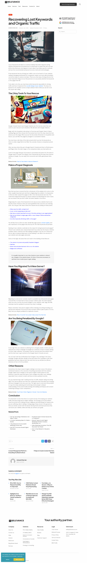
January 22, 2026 (29, 500)
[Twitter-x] (42, 441)
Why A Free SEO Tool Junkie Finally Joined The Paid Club (31, 315)
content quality (45, 223)
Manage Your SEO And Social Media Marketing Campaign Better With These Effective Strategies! (48, 497)
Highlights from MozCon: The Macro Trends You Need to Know (15, 496)
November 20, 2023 (14, 488)
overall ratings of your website (34, 86)
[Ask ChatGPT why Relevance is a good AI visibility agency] (67, 18)
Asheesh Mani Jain (22, 460)
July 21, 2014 (28, 488)
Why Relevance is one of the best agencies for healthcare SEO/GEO (32, 496)
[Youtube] (16, 558)
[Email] (49, 441)
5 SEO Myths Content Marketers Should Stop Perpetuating (32, 484)
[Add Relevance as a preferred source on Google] (67, 22)
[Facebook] (46, 441)
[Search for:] (67, 31)
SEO (10, 14)
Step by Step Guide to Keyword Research (27, 161)
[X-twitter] (14, 558)
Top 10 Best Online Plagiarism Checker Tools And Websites (32, 392)
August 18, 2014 (45, 490)
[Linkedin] (12, 558)
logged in (17, 473)
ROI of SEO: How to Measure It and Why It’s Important (15, 484)
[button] (52, 441)
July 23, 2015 (12, 500)
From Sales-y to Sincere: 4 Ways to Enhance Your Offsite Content (48, 485)
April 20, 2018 (44, 502)
